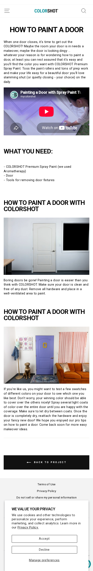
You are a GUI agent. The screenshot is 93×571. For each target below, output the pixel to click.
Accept (44, 539)
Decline (44, 550)
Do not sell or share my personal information (46, 497)
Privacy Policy (46, 491)
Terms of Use (46, 484)
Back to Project (49, 462)
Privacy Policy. (28, 527)
